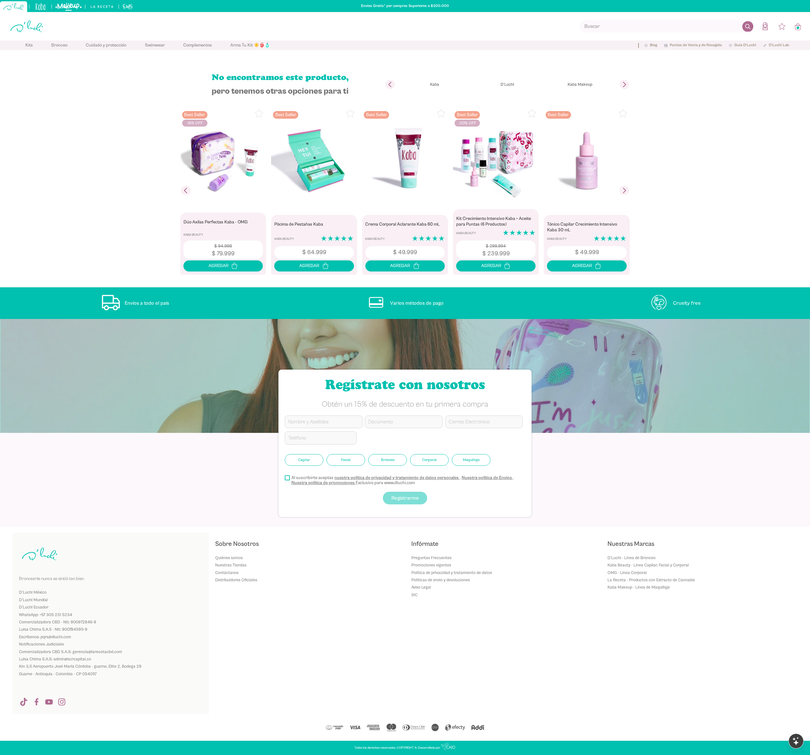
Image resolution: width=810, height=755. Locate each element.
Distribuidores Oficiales (236, 580)
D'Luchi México (33, 592)
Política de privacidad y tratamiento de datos (451, 573)
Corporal (429, 460)
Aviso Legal (421, 587)
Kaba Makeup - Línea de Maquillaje (639, 587)
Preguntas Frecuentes (431, 558)
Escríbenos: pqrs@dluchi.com (45, 637)
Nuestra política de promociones (323, 483)
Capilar (304, 460)
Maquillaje (471, 460)
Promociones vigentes (431, 565)
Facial (346, 460)
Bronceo (388, 460)
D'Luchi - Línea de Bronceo (632, 558)
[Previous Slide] (390, 84)
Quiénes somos (229, 558)
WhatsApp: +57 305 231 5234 (45, 615)
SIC (414, 595)
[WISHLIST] (782, 26)
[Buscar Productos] (747, 26)
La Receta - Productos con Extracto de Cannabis (651, 580)
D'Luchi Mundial (33, 600)
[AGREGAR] (223, 265)
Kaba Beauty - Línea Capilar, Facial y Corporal (648, 565)
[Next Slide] (624, 84)
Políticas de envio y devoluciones (440, 580)
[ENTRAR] (765, 26)
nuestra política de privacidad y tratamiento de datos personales (397, 478)
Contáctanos (227, 573)
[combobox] (666, 26)
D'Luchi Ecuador (33, 607)
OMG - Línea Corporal (627, 573)
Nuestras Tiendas (230, 565)
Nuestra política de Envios (487, 478)
